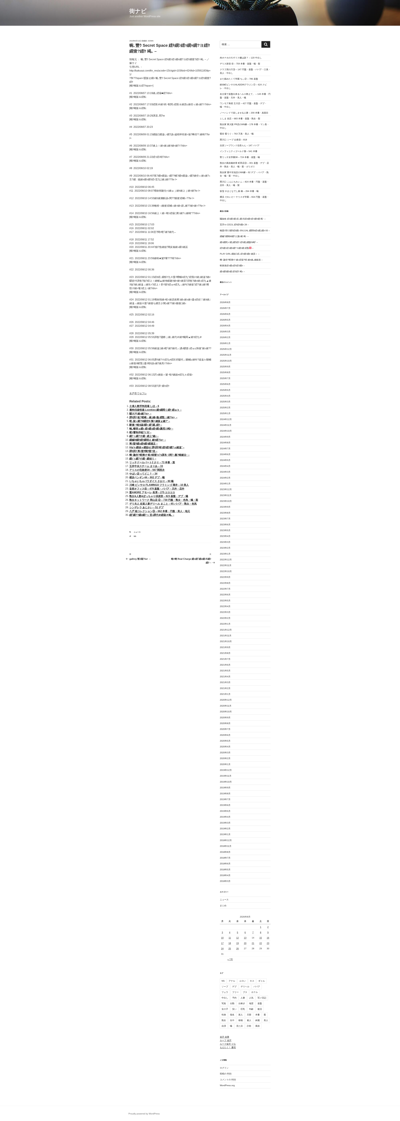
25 (229, 948)
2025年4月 (225, 396)
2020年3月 (225, 752)
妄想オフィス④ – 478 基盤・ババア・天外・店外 (156, 488)
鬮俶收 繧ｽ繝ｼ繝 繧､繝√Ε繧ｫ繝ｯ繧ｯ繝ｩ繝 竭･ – (243, 219)
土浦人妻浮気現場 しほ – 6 (144, 406)
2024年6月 (225, 454)
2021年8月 (225, 653)
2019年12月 (226, 770)
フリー (235, 992)
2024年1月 (225, 483)
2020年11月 (225, 706)
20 (245, 943)
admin (150, 41)
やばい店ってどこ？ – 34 (143, 473)
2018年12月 (226, 840)
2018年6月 (225, 863)
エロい (242, 981)
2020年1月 (225, 764)
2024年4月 (225, 466)
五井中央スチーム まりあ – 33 (146, 466)
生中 (232, 1020)
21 (253, 943)
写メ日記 (262, 998)
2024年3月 (225, 472)
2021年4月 (225, 676)
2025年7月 (225, 378)
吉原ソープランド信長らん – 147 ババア (240, 145)
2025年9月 (225, 366)
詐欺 (249, 1026)
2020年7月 (225, 729)
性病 (224, 1014)
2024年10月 (226, 431)
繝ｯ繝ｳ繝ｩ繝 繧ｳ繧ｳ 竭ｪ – (232, 271)
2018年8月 (225, 852)
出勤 (232, 1003)
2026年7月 (225, 308)
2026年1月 (225, 343)
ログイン (224, 1068)
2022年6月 (225, 594)
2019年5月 (225, 811)
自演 (224, 1026)
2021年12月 (226, 630)
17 (222, 943)
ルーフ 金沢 (225, 1040)
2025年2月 (225, 407)
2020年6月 (225, 735)
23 (268, 943)
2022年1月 (225, 624)
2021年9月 (225, 647)
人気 (251, 998)
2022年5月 (225, 600)
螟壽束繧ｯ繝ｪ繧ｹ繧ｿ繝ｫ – (232, 265)
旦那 (249, 1014)
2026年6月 (225, 314)
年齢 (251, 1009)
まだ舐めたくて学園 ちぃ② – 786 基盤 (239, 79)
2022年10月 (226, 571)
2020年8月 (225, 723)
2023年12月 (226, 489)
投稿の (225, 1073)
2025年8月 (225, 372)
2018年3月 (225, 881)
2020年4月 (225, 746)
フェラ (225, 992)
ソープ (225, 986)
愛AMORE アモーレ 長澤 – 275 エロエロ (152, 492)
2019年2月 (225, 828)
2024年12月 (226, 419)
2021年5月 (225, 670)
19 (237, 943)
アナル (232, 981)
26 (237, 948)
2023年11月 (225, 495)
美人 (266, 1020)
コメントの (228, 1079)
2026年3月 (225, 331)
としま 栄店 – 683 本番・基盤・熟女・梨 (240, 118)
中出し (225, 998)
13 (245, 937)
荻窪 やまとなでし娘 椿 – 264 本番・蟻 (239, 191)
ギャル (261, 981)
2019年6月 (225, 805)
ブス (245, 992)
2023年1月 (225, 554)
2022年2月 (225, 618)
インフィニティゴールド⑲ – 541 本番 (238, 151)
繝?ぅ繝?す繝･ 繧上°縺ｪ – (144, 436)
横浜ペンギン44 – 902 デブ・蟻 (147, 477)
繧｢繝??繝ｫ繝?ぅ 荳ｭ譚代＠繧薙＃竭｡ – (151, 515)
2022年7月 (225, 589)
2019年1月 (225, 834)
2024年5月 (225, 460)
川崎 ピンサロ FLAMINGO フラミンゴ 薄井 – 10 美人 (159, 485)
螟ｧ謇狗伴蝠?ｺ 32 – (140, 432)
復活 (260, 1009)
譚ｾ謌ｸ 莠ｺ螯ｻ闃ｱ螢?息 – (143, 451)
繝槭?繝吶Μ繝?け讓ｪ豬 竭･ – (234, 236)
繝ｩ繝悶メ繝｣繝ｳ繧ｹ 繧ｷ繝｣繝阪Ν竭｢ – (239, 242)
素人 (249, 1020)
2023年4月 (225, 536)
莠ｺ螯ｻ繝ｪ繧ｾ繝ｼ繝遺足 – (143, 443)
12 (237, 937)
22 (260, 943)
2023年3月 (225, 542)
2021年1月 (225, 694)
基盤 (260, 1003)
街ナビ (138, 11)
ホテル (254, 992)
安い (234, 1009)
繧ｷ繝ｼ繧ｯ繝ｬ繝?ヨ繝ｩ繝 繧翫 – (236, 248)
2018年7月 (225, 858)
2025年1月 (225, 413)
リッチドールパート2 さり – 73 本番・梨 (152, 462)
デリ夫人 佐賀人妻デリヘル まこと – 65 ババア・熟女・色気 (163, 503)
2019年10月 (226, 782)
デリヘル (245, 986)
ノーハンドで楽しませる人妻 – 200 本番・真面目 (244, 113)
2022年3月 (225, 612)
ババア (256, 986)
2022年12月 (226, 559)
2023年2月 (225, 548)
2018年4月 (225, 875)
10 (222, 937)
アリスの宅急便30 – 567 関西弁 (147, 470)
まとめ (223, 905)
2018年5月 (225, 869)
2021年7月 (225, 659)
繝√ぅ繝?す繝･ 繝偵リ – (142, 458)
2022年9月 (225, 577)
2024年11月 (225, 425)
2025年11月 (225, 355)
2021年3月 (225, 682)
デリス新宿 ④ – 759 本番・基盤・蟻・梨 (240, 63)
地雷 (251, 1003)
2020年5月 (225, 741)
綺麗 (257, 1020)
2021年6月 (225, 665)
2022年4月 (225, 606)
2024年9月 (225, 437)
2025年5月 (225, 390)
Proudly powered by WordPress (144, 1113)
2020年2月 (225, 758)
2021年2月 (225, 688)
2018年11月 (225, 846)
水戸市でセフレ (138, 393)
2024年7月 (225, 448)
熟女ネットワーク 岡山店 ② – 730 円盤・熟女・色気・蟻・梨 (163, 500)
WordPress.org (227, 1085)
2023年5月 (225, 530)
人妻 (243, 998)
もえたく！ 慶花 (228, 1047)
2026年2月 (225, 337)
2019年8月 (225, 793)
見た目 (239, 1026)
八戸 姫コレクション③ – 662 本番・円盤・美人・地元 (159, 511)
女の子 (225, 1009)
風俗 (257, 1026)
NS (135, 536)
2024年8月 (225, 442)
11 (230, 937)
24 (222, 948)
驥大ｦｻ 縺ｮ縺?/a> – (140, 413)
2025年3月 (225, 401)
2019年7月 (225, 799)
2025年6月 (225, 384)
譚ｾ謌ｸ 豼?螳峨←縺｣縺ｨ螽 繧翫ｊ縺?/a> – (153, 417)
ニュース (137, 532)
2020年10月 (226, 711)
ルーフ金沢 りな (228, 1044)
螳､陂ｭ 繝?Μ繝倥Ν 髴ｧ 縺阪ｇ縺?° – (149, 421)
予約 (234, 998)
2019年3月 (225, 823)
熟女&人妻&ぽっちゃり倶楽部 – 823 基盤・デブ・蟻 (158, 496)
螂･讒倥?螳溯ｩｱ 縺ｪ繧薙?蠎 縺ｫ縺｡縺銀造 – (241, 260)
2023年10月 (226, 501)
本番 (257, 1014)
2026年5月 (225, 320)
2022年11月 (225, 565)
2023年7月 (225, 518)
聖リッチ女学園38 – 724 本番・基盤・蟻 (240, 157)
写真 (224, 1003)
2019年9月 (225, 787)
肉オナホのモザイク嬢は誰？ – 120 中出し (241, 57)
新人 (240, 1014)
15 (260, 937)
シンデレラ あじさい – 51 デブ (146, 507)
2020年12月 (226, 700)
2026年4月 (225, 325)
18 (229, 943)
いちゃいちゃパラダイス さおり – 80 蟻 (151, 481)
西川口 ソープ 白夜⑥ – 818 (233, 139)
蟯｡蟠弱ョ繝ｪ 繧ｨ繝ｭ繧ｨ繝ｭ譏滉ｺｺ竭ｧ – (151, 428)
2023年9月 (225, 507)
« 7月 (230, 959)
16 (268, 937)
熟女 (224, 1020)
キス (252, 981)
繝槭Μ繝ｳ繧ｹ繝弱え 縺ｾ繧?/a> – (147, 440)
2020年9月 (225, 717)
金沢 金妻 (224, 1037)
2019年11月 (225, 776)
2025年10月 (226, 361)
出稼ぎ (241, 1003)
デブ (234, 986)
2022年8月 (225, 583)
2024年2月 (225, 478)
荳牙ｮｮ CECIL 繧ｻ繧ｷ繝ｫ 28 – (234, 224)
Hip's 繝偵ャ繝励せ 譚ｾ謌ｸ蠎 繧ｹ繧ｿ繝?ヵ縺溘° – (156, 447)
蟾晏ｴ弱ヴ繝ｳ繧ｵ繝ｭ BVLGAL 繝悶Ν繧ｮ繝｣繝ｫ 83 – (245, 230)
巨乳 (243, 1009)
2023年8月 (225, 513)
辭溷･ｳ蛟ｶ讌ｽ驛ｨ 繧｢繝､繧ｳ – (145, 425)
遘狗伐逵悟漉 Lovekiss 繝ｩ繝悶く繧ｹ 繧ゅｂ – (155, 409)
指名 (232, 1014)
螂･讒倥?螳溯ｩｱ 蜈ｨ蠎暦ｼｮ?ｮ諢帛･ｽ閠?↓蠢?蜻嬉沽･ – (159, 455)
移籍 (240, 1020)
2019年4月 (225, 817)
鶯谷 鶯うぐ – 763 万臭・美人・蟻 (237, 133)
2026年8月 (225, 302)
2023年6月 (225, 524)
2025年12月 (226, 349)
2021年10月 (226, 641)
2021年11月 (225, 635)
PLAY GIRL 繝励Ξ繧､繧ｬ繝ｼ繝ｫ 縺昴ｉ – (239, 254)
